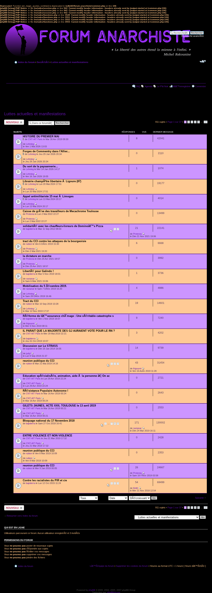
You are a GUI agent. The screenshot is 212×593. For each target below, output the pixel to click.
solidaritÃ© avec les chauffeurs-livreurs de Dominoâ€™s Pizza (63, 226)
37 (205, 122)
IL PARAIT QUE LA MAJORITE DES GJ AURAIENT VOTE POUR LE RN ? (69, 330)
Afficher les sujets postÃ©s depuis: (61, 498)
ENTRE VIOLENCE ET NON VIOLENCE (47, 435)
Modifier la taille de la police (203, 61)
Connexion (200, 86)
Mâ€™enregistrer (181, 86)
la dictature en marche (37, 256)
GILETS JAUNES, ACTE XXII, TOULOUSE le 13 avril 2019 (59, 405)
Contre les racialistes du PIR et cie (45, 480)
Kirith (135, 488)
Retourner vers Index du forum (22, 516)
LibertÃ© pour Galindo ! (38, 271)
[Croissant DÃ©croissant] (143, 498)
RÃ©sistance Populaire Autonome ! (45, 390)
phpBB (92, 590)
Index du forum (26, 62)
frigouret (30, 323)
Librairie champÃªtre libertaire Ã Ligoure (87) (52, 181)
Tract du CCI (31, 301)
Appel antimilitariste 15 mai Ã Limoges (48, 196)
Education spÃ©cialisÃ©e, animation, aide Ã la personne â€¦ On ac (66, 375)
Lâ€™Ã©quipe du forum (102, 566)
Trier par (103, 498)
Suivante (199, 498)
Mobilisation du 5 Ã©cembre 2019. (45, 286)
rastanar (30, 278)
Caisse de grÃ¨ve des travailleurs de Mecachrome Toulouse (61, 211)
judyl (28, 353)
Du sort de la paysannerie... (40, 166)
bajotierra (30, 229)
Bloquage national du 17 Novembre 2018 (49, 420)
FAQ (138, 86)
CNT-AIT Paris (35, 139)
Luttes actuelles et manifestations (69, 62)
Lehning (30, 144)
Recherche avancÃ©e (192, 36)
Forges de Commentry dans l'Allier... (46, 151)
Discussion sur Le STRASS (40, 345)
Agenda (148, 86)
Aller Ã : (129, 517)
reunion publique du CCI (38, 360)
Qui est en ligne (14, 527)
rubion (29, 244)
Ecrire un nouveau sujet (13, 122)
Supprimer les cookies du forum (132, 566)
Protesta (30, 214)
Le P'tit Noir (162, 86)
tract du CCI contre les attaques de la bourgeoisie (54, 241)
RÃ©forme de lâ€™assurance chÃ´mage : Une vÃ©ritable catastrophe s (68, 315)
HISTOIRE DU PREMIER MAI (41, 136)
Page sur (174, 122)
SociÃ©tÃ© (43, 62)
